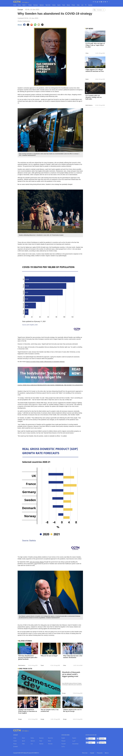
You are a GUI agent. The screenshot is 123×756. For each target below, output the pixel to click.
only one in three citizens (37, 562)
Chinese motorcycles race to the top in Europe (72, 710)
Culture (54, 5)
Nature (68, 5)
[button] (37, 81)
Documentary (75, 743)
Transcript (50, 743)
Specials (90, 5)
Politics (30, 5)
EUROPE (15, 746)
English (63, 738)
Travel (63, 5)
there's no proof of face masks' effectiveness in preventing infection (45, 361)
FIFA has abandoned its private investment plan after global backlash (27, 657)
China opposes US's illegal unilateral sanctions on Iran (95, 70)
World (23, 5)
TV (85, 5)
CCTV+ (63, 746)
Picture (73, 5)
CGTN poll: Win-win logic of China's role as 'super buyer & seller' (95, 45)
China (19, 5)
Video (78, 5)
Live (82, 5)
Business (36, 5)
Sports (58, 5)
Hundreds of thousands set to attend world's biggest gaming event (71, 674)
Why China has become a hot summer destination (72, 656)
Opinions (42, 5)
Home (14, 5)
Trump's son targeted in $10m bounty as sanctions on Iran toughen (27, 711)
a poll (35, 563)
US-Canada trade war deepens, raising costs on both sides (94, 97)
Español (74, 738)
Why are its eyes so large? (49, 656)
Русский (63, 743)
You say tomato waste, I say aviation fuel (50, 710)
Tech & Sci (47, 5)
